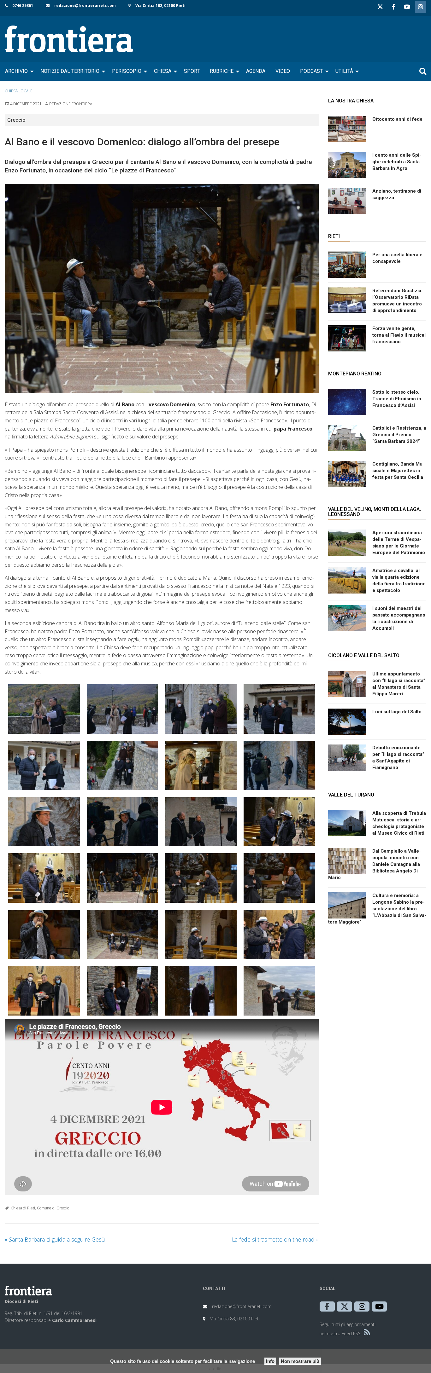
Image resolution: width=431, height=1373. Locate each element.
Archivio (16, 71)
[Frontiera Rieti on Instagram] (420, 7)
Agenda (255, 71)
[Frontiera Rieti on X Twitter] (380, 7)
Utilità (344, 71)
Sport (192, 71)
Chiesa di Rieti (23, 1208)
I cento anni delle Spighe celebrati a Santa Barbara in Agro (396, 161)
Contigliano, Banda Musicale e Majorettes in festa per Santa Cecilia (398, 470)
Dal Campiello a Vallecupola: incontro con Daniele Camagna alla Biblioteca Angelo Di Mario (374, 864)
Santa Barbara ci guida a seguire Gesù (55, 1239)
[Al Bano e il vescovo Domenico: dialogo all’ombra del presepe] (162, 288)
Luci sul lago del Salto (397, 712)
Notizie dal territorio (69, 71)
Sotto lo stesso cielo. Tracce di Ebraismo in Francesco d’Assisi (396, 398)
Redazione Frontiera (70, 104)
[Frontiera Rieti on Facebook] (393, 7)
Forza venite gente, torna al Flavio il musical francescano (399, 335)
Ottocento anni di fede (397, 119)
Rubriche (221, 71)
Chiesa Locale (18, 91)
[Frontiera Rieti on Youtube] (407, 7)
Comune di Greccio (53, 1208)
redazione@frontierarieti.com (85, 5)
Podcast (311, 71)
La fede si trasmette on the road (275, 1239)
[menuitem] (17, 71)
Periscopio (126, 71)
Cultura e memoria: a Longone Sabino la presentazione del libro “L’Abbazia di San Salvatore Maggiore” (377, 909)
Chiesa (162, 71)
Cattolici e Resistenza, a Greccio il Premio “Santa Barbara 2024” (399, 434)
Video (282, 71)
